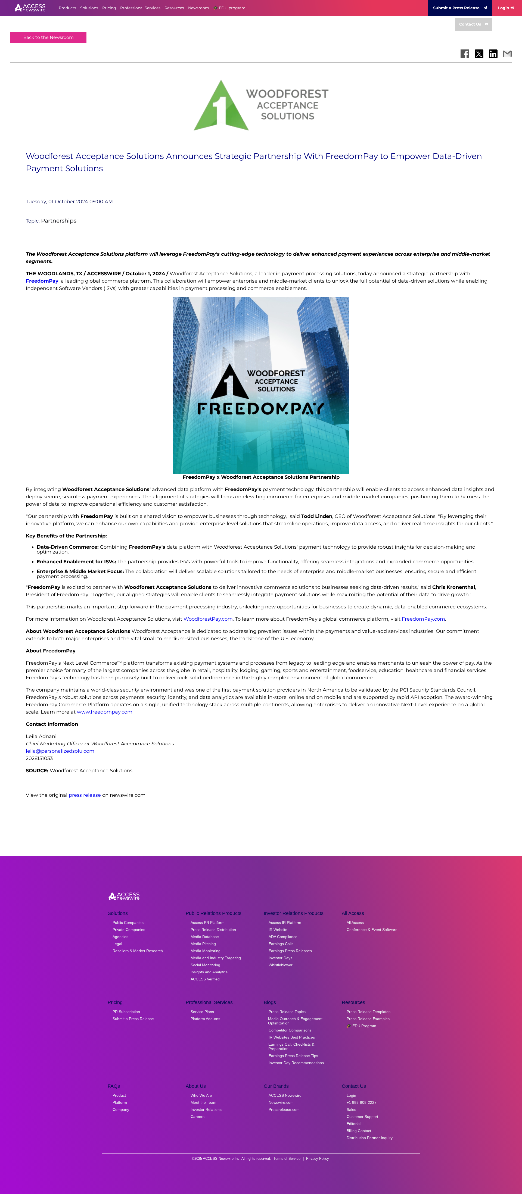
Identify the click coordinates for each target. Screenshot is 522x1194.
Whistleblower (281, 965)
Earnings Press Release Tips (293, 1056)
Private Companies (129, 929)
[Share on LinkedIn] (493, 53)
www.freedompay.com (104, 712)
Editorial (354, 1123)
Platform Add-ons (205, 1019)
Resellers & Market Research (138, 951)
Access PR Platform (208, 922)
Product (119, 1095)
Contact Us (470, 24)
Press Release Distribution (213, 929)
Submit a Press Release (456, 7)
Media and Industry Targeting (216, 958)
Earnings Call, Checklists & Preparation (291, 1046)
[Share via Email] (507, 53)
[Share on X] (479, 53)
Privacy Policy (317, 1159)
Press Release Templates (368, 1011)
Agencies (120, 936)
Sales (351, 1109)
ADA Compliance (283, 936)
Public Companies (128, 922)
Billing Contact (359, 1131)
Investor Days (280, 958)
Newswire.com (281, 1102)
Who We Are (201, 1095)
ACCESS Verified (205, 979)
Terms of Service (287, 1159)
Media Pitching (203, 944)
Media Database (205, 936)
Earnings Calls (281, 944)
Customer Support (362, 1116)
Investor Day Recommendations (296, 1063)
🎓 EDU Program (361, 1026)
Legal (117, 944)
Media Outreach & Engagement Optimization (295, 1021)
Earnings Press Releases (290, 951)
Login (503, 7)
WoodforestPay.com (208, 619)
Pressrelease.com (284, 1109)
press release (85, 795)
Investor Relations (206, 1109)
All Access (355, 922)
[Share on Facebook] (465, 53)
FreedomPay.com (423, 619)
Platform (120, 1102)
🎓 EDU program (229, 7)
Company (121, 1109)
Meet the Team (203, 1102)
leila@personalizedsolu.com (60, 751)
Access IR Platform (285, 922)
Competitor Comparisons (290, 1030)
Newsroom (198, 7)
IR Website (278, 929)
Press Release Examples (368, 1019)
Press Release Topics (287, 1011)
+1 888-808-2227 (362, 1102)
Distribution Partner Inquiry (370, 1138)
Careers (197, 1116)
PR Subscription (126, 1011)
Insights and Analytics (209, 972)
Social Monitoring (205, 965)
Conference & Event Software (372, 929)
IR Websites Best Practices (292, 1037)
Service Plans (202, 1011)
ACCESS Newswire (285, 1095)
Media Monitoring (205, 951)
